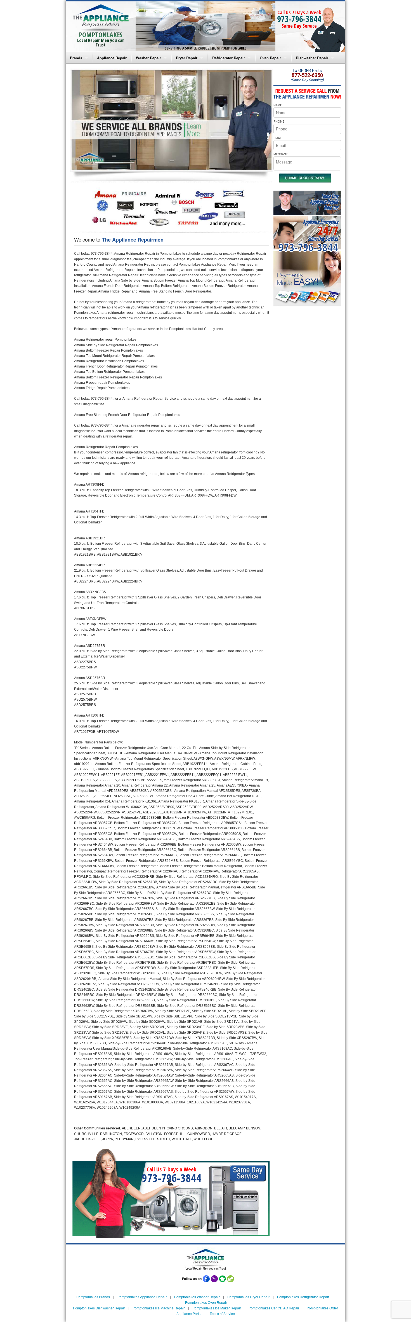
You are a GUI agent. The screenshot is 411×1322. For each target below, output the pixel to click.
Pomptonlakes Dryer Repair (248, 1296)
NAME (277, 105)
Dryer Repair (186, 57)
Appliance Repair (112, 57)
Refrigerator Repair (228, 57)
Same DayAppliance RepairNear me (324, 201)
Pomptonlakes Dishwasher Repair (99, 1307)
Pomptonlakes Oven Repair (206, 1302)
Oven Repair (270, 57)
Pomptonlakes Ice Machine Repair (159, 1307)
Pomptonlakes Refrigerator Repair (303, 1296)
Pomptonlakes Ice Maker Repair (216, 1307)
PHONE (278, 121)
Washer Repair (148, 57)
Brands (76, 57)
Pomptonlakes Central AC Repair (274, 1307)
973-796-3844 (299, 19)
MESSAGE (280, 154)
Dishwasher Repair (312, 57)
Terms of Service (222, 1313)
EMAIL (277, 137)
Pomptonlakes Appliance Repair (142, 1296)
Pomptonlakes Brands (93, 1296)
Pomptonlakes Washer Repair (197, 1296)
